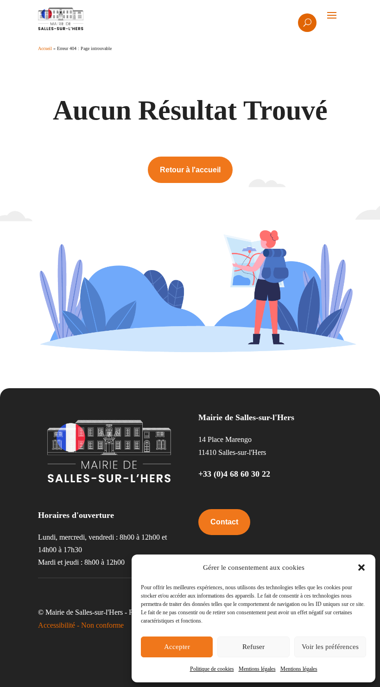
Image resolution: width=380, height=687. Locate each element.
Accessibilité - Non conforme (81, 625)
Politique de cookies (212, 669)
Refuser (253, 646)
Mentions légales (257, 669)
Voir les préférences (330, 646)
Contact (224, 522)
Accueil (45, 48)
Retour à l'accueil (190, 170)
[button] (361, 567)
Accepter (177, 646)
